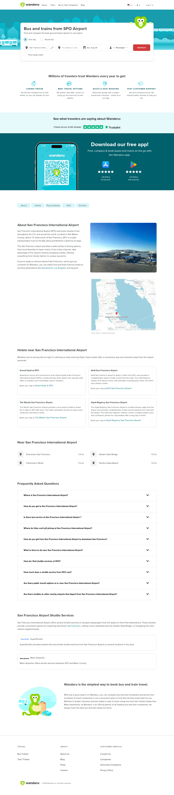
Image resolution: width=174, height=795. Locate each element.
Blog (83, 5)
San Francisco (73, 626)
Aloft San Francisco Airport (119, 388)
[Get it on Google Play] (133, 164)
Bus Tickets (22, 754)
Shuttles (82, 205)
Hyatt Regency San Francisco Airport (123, 420)
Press (62, 765)
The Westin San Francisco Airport (50, 417)
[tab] (32, 41)
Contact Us (105, 754)
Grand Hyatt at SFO (44, 385)
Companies (105, 759)
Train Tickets (23, 759)
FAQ (68, 205)
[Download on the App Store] (106, 164)
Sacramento (47, 268)
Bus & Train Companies (68, 5)
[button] (130, 5)
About (24, 205)
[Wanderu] (29, 4)
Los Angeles (60, 268)
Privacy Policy (106, 770)
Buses (44, 5)
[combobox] (36, 48)
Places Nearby (53, 205)
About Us (64, 754)
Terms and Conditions (110, 765)
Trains (52, 5)
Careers (64, 770)
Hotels (38, 205)
